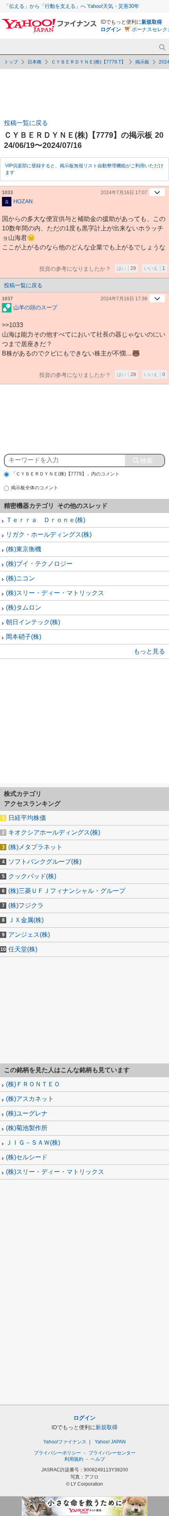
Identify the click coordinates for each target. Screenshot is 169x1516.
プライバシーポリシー (57, 1453)
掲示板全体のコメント (34, 487)
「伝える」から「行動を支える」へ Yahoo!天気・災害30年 (71, 6)
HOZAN (23, 201)
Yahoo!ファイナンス (64, 1442)
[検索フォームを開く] (162, 47)
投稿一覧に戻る (26, 123)
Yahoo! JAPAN (110, 1442)
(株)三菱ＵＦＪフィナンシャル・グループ (66, 890)
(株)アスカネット (30, 1098)
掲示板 (142, 62)
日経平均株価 (27, 817)
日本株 (35, 62)
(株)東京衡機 (23, 549)
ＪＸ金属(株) (26, 920)
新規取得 (151, 22)
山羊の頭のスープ (35, 307)
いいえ (154, 268)
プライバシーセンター (112, 1453)
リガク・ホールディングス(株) (49, 534)
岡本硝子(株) (23, 636)
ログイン (111, 29)
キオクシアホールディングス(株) (54, 832)
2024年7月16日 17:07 (124, 192)
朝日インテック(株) (33, 622)
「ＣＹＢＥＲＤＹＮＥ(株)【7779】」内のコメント (65, 474)
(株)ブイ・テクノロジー (39, 563)
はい (126, 268)
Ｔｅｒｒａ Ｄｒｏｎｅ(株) (45, 520)
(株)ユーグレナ (27, 1113)
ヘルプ (98, 1459)
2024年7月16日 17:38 (124, 298)
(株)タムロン (23, 607)
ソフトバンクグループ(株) (44, 861)
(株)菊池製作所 (27, 1128)
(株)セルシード (27, 1157)
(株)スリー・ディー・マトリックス (55, 593)
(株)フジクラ (26, 905)
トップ (11, 62)
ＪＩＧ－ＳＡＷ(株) (33, 1142)
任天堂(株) (22, 949)
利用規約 (73, 1459)
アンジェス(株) (29, 934)
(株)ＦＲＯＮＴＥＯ (33, 1084)
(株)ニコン (20, 578)
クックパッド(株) (32, 876)
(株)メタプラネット (35, 847)
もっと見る (149, 651)
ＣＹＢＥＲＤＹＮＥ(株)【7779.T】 (88, 62)
